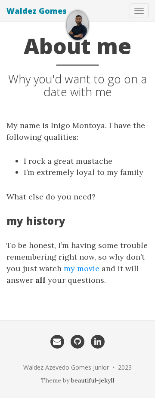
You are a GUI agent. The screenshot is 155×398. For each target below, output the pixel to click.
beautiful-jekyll (92, 380)
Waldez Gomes (36, 11)
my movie (81, 268)
